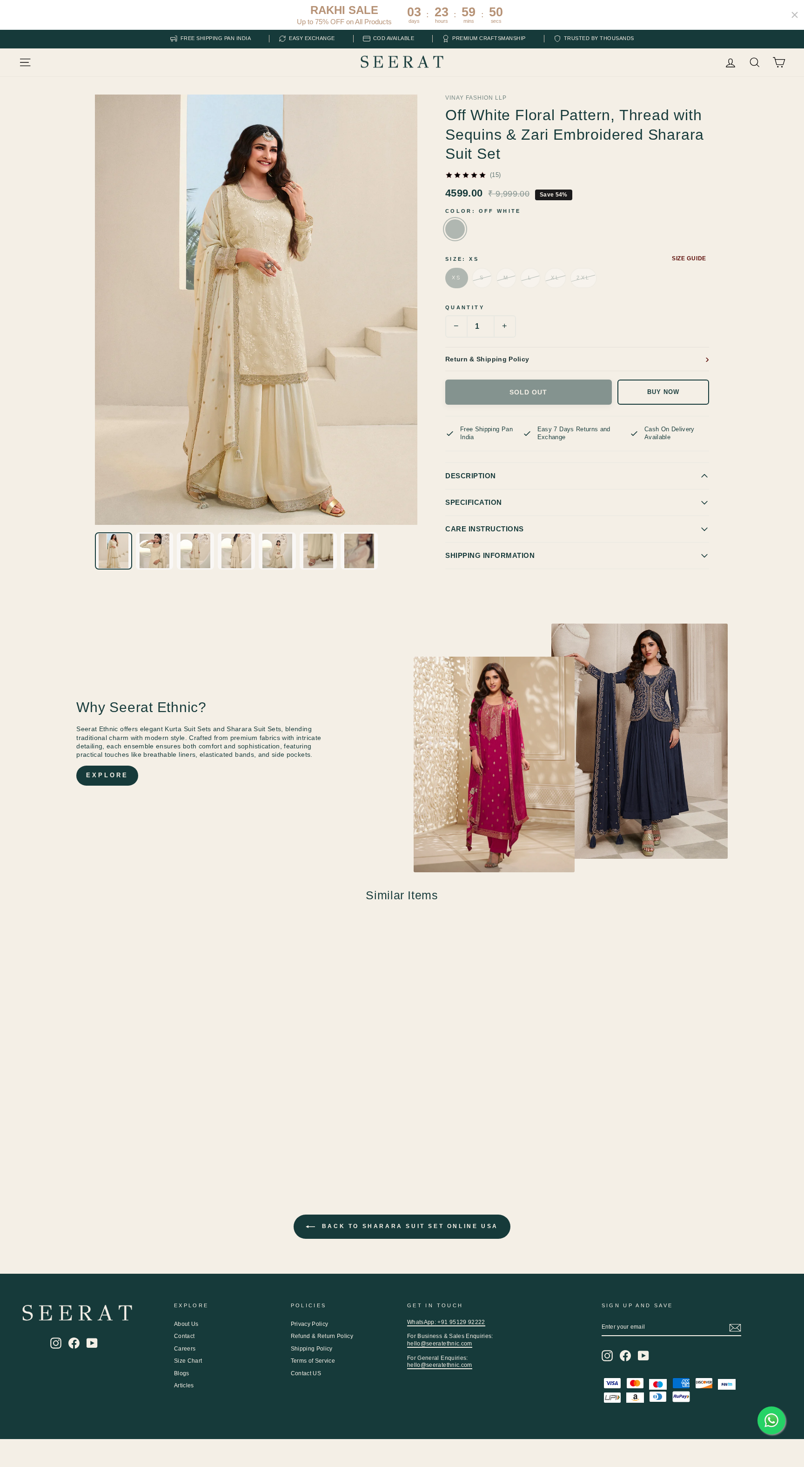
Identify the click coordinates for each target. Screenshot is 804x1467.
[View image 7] (359, 551)
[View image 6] (318, 551)
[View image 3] (195, 551)
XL (555, 277)
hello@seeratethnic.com (439, 1343)
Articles (184, 1385)
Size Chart (188, 1361)
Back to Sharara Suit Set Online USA (408, 1226)
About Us (186, 1324)
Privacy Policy (309, 1324)
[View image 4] (236, 551)
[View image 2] (154, 551)
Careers (184, 1348)
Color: (483, 211)
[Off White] (455, 229)
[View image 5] (277, 551)
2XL (583, 277)
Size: (462, 259)
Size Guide (689, 258)
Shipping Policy (312, 1348)
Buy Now (663, 392)
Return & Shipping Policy (487, 359)
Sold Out (528, 392)
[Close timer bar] (794, 15)
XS (457, 277)
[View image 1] (113, 551)
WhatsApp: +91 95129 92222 (446, 1322)
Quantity (464, 307)
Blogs (181, 1373)
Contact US (306, 1373)
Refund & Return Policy (322, 1336)
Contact (184, 1336)
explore (107, 775)
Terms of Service (313, 1361)
